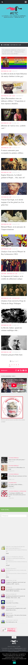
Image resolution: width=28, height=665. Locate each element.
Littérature (22, 491)
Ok (14, 662)
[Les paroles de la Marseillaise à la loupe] (4, 468)
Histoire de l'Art (6, 71)
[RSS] (21, 370)
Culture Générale (13, 457)
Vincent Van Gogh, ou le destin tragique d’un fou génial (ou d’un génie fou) (12, 202)
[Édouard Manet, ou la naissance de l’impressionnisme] (14, 216)
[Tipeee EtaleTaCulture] (12, 418)
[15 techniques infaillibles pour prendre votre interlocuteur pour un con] (4, 493)
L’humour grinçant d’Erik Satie (11, 355)
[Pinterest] (26, 370)
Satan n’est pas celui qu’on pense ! (16, 459)
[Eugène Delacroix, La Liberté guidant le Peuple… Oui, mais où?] (14, 164)
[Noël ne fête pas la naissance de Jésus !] (4, 476)
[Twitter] (18, 370)
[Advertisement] (14, 31)
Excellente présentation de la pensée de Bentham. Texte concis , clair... (15, 596)
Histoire (3, 273)
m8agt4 (8, 565)
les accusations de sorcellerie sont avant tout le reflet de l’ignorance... (15, 589)
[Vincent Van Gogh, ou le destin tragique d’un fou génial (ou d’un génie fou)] (14, 189)
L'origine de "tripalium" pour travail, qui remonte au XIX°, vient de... (16, 583)
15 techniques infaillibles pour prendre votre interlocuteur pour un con (17, 494)
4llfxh (7, 577)
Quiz (13, 95)
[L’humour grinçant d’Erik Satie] (14, 342)
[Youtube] (23, 370)
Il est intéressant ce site (11, 622)
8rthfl (7, 553)
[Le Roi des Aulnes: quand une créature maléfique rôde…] (14, 316)
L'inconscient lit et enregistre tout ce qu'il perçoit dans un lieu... (16, 609)
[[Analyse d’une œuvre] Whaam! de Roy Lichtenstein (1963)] (14, 241)
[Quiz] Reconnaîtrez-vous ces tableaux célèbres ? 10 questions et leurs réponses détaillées (13, 101)
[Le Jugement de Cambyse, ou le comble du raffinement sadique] (14, 265)
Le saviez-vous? (12, 482)
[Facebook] (16, 370)
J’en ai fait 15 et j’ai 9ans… (12, 603)
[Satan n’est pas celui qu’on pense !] (4, 460)
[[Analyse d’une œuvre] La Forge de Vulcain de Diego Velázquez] (14, 290)
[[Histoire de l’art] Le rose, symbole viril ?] (14, 115)
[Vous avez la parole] (9, 631)
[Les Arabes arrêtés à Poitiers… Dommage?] (4, 485)
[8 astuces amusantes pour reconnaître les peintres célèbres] (14, 139)
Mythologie (16, 298)
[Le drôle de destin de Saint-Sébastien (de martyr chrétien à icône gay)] (14, 63)
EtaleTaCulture (18, 648)
